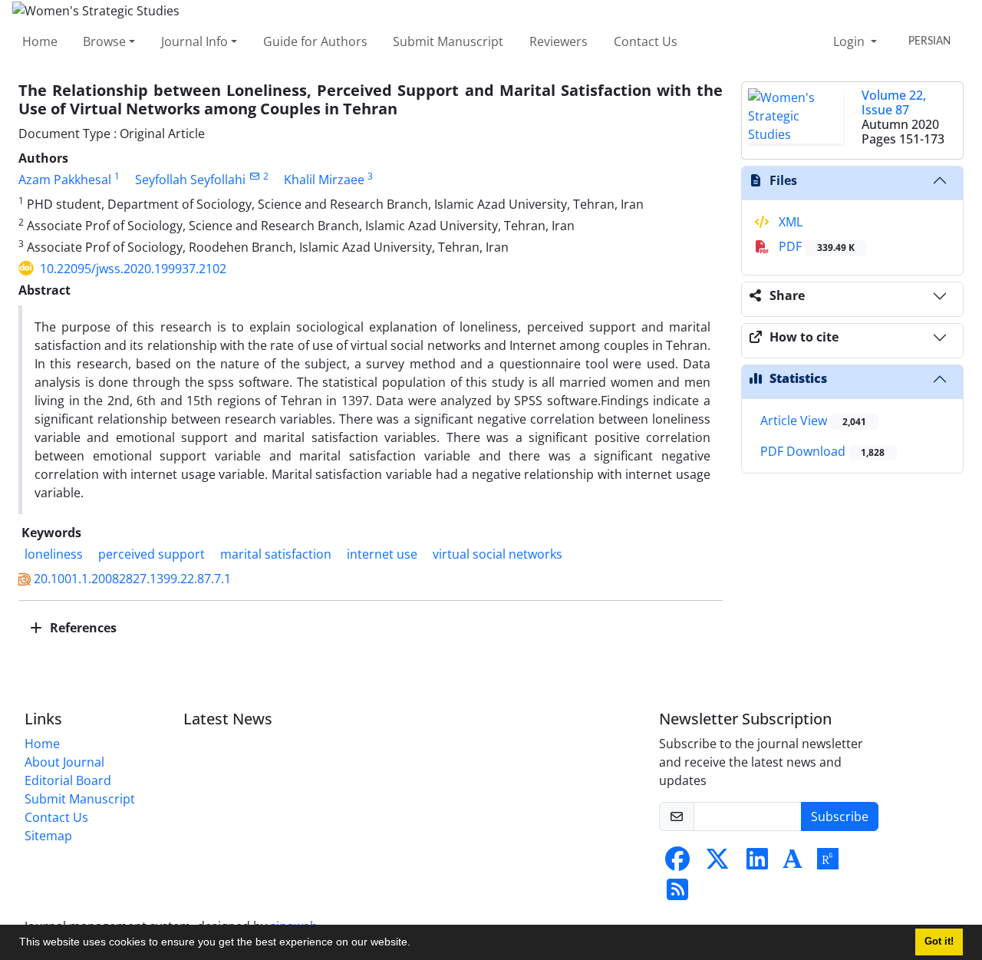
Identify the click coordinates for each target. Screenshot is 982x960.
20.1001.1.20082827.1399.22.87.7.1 (132, 578)
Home (40, 41)
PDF (815, 246)
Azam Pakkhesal (64, 179)
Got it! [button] (939, 941)
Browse (104, 41)
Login (850, 41)
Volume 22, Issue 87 (894, 102)
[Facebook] (677, 863)
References (82, 627)
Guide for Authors (315, 41)
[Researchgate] (827, 863)
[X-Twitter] (717, 863)
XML (789, 221)
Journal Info (194, 41)
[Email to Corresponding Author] (254, 176)
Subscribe (839, 816)
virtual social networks (497, 554)
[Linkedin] (757, 863)
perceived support (151, 554)
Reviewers (558, 41)
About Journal (64, 762)
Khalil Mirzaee (324, 179)
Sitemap (48, 835)
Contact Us (645, 41)
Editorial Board (68, 780)
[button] (416, 944)
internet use (382, 554)
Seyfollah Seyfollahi (190, 179)
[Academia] (792, 863)
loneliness (54, 554)
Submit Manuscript (448, 41)
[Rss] (677, 894)
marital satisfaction (275, 554)
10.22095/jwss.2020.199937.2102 (133, 268)
